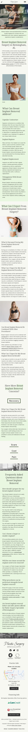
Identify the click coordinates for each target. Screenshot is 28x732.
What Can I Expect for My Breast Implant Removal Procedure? (13, 269)
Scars (14, 444)
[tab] (14, 420)
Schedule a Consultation (14, 25)
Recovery (14, 401)
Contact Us (14, 688)
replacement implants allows (9, 348)
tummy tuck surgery (14, 597)
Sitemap (5, 728)
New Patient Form (14, 714)
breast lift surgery (19, 62)
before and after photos (16, 619)
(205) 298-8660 (16, 666)
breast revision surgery (8, 64)
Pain (14, 457)
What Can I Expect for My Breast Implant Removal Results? (13, 355)
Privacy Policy (22, 728)
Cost (14, 451)
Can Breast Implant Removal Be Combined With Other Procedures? (13, 329)
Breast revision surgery (13, 346)
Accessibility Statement (13, 728)
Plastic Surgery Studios (16, 725)
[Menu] (25, 2)
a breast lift (4, 336)
